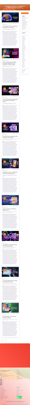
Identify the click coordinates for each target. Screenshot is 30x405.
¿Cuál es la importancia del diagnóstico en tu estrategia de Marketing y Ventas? (10, 100)
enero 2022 (23, 56)
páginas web (15, 80)
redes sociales (12, 44)
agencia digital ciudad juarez (8, 33)
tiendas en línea (14, 45)
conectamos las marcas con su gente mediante (8, 36)
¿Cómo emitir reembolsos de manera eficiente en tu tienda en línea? (25, 23)
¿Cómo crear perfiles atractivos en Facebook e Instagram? (25, 18)
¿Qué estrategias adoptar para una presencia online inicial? (24, 21)
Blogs (4, 205)
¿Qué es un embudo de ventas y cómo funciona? (24, 29)
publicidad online (9, 44)
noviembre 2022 (24, 47)
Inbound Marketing (16, 23)
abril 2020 (23, 64)
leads (16, 187)
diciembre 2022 (23, 46)
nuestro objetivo (12, 42)
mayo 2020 (23, 63)
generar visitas (8, 187)
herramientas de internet (12, 187)
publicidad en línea (5, 44)
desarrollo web (14, 36)
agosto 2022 (23, 50)
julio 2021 (23, 57)
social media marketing (9, 45)
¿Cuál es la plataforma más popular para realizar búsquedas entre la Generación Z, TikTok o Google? (9, 63)
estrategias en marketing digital (8, 39)
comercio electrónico (13, 35)
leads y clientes (4, 41)
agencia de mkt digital (9, 179)
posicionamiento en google (13, 190)
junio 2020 (23, 62)
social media (5, 45)
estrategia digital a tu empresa (10, 112)
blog (14, 109)
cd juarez (6, 35)
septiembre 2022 (24, 49)
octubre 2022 (23, 48)
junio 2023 (23, 42)
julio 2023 (23, 41)
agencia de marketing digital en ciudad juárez (12, 31)
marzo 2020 (23, 65)
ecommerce (5, 112)
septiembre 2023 (24, 39)
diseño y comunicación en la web (9, 37)
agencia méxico (7, 109)
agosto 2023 (23, 40)
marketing (7, 41)
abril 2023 (23, 43)
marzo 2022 (23, 54)
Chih (8, 35)
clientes (10, 35)
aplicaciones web (11, 109)
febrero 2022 (23, 55)
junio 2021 (23, 58)
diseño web (4, 37)
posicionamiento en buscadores (6, 190)
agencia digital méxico (13, 33)
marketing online (6, 42)
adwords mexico (5, 31)
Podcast (23, 72)
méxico (9, 42)
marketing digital (11, 41)
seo (14, 44)
